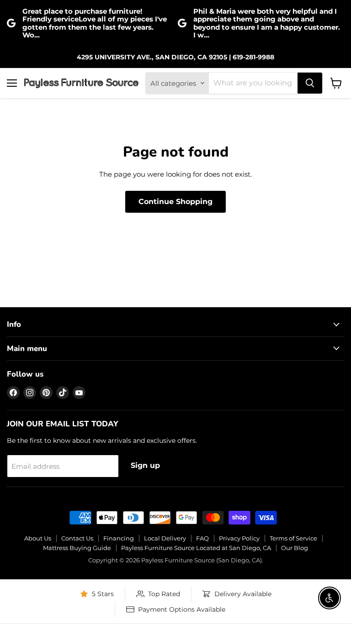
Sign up (145, 465)
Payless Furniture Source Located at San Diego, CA (196, 547)
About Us (37, 538)
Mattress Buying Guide (77, 547)
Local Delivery (165, 538)
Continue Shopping (175, 201)
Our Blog (294, 547)
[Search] (310, 83)
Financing (118, 538)
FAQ (202, 538)
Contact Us (77, 538)
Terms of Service (293, 538)
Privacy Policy (239, 538)
